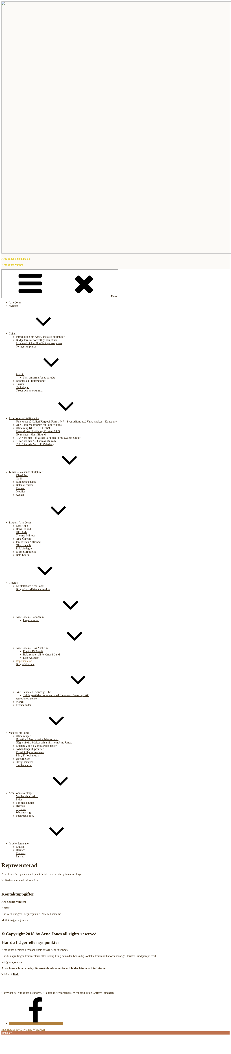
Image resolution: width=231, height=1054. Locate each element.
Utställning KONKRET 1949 (33, 428)
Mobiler (20, 491)
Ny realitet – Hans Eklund (31, 434)
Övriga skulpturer (26, 346)
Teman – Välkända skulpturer (25, 472)
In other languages (19, 843)
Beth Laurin (23, 554)
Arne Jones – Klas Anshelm (32, 648)
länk (16, 974)
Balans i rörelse (24, 485)
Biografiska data (25, 664)
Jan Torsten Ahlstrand (28, 541)
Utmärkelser (23, 758)
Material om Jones (19, 732)
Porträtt (20, 374)
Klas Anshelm (31, 657)
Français (20, 853)
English (20, 846)
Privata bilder (23, 705)
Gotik (19, 478)
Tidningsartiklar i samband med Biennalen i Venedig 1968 (56, 695)
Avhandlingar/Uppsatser (29, 749)
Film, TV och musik (27, 755)
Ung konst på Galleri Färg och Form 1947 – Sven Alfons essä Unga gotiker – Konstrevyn (67, 421)
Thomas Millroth (25, 535)
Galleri (12, 333)
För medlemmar (25, 802)
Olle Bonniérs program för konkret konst (39, 424)
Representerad (24, 661)
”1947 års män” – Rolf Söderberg (35, 444)
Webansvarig (23, 812)
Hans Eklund (23, 529)
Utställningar (23, 736)
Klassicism (22, 475)
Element (20, 488)
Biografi (13, 582)
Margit (19, 701)
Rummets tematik (26, 481)
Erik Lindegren (24, 548)
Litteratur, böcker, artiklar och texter (36, 745)
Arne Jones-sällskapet (21, 793)
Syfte (19, 799)
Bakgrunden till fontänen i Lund (41, 654)
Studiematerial (24, 765)
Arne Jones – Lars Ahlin (30, 617)
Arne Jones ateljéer (27, 698)
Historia (20, 805)
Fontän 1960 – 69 (33, 651)
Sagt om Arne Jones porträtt (39, 377)
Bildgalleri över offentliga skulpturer (36, 340)
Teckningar (22, 387)
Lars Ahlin (22, 525)
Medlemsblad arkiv (27, 796)
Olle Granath (23, 545)
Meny (114, 296)
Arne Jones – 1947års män (24, 418)
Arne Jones (15, 302)
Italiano (20, 856)
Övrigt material (24, 761)
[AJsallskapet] (36, 1023)
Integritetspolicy (25, 815)
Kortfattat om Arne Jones (30, 585)
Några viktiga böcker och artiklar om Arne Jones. (44, 742)
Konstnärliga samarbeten (30, 752)
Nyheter (13, 305)
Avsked (20, 494)
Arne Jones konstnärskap (15, 258)
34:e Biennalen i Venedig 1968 (33, 692)
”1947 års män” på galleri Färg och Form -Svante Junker (48, 437)
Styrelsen (21, 809)
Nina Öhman (23, 538)
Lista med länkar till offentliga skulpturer (39, 343)
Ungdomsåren (31, 620)
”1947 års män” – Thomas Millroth (36, 441)
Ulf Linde (21, 532)
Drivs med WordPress (32, 1029)
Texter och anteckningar (29, 390)
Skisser (20, 384)
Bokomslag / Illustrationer (30, 380)
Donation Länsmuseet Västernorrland (37, 739)
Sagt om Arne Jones (20, 522)
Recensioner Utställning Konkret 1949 (38, 431)
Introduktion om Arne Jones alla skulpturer (40, 336)
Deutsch (20, 849)
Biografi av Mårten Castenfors (33, 589)
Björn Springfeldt (26, 551)
